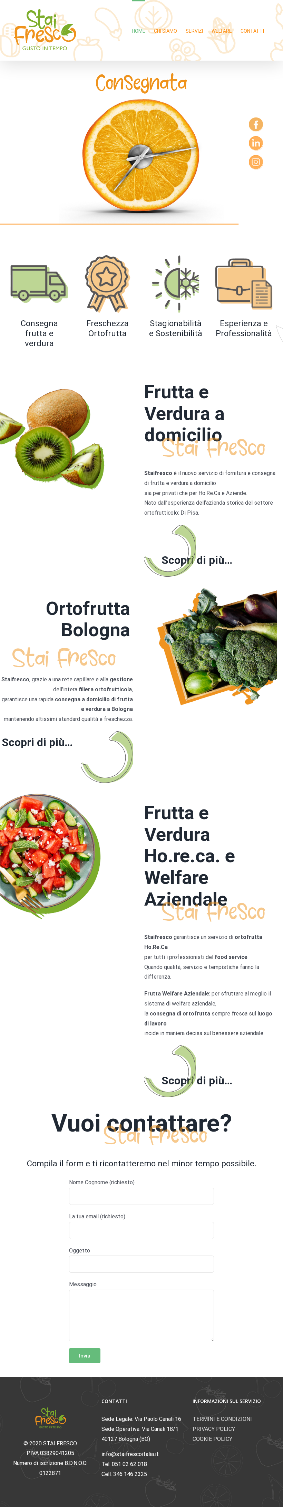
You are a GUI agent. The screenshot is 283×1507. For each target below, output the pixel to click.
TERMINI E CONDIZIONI (222, 1419)
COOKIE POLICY (212, 1439)
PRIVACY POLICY (214, 1429)
